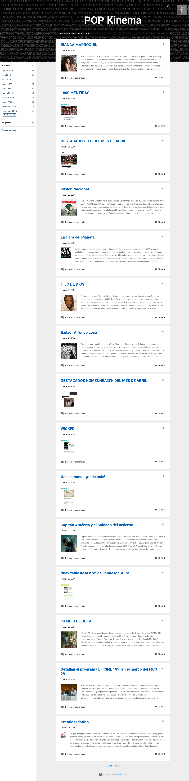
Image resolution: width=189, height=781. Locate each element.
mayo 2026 (7, 84)
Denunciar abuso (9, 130)
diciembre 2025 (9, 106)
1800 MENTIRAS (75, 93)
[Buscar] (168, 7)
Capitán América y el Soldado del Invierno (97, 525)
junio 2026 (6, 79)
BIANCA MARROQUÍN (79, 44)
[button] (163, 44)
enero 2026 (7, 102)
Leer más (160, 78)
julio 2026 (6, 75)
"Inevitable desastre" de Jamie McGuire (95, 573)
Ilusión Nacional (75, 189)
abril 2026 (6, 88)
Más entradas (113, 766)
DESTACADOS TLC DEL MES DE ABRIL (93, 141)
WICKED (68, 428)
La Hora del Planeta (78, 237)
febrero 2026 (8, 97)
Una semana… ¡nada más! (83, 476)
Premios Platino (75, 722)
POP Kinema (113, 20)
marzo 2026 (7, 93)
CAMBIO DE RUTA (76, 621)
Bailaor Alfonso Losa (79, 332)
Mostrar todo (158, 33)
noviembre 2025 (9, 111)
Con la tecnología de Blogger (114, 774)
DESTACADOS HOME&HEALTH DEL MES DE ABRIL (104, 380)
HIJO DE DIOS (72, 284)
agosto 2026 (7, 70)
